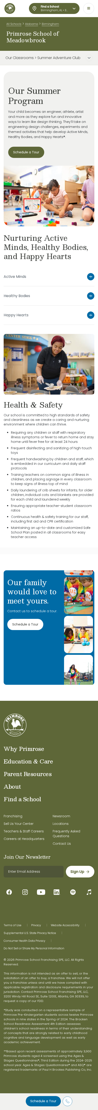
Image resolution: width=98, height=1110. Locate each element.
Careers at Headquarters (24, 839)
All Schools (13, 24)
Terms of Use (12, 925)
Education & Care (28, 761)
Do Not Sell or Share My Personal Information (34, 948)
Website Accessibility (65, 925)
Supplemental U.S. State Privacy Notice (30, 933)
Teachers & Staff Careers (24, 831)
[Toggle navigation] (88, 8)
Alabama (31, 24)
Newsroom (61, 816)
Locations (61, 823)
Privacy (36, 925)
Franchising (13, 816)
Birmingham (50, 24)
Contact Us (62, 843)
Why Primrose (24, 748)
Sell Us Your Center (19, 823)
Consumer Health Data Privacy (24, 941)
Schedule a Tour (43, 1101)
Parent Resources (28, 773)
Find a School (22, 799)
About (12, 786)
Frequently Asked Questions (66, 833)
